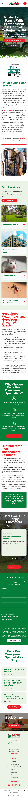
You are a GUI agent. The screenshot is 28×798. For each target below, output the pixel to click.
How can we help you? (6, 619)
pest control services (9, 110)
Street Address (5, 609)
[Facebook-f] (12, 785)
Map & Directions (14, 753)
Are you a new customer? (7, 614)
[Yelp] (19, 785)
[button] (12, 559)
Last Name (4, 593)
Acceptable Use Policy (21, 636)
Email (2, 604)
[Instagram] (16, 785)
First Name (4, 588)
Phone (3, 599)
